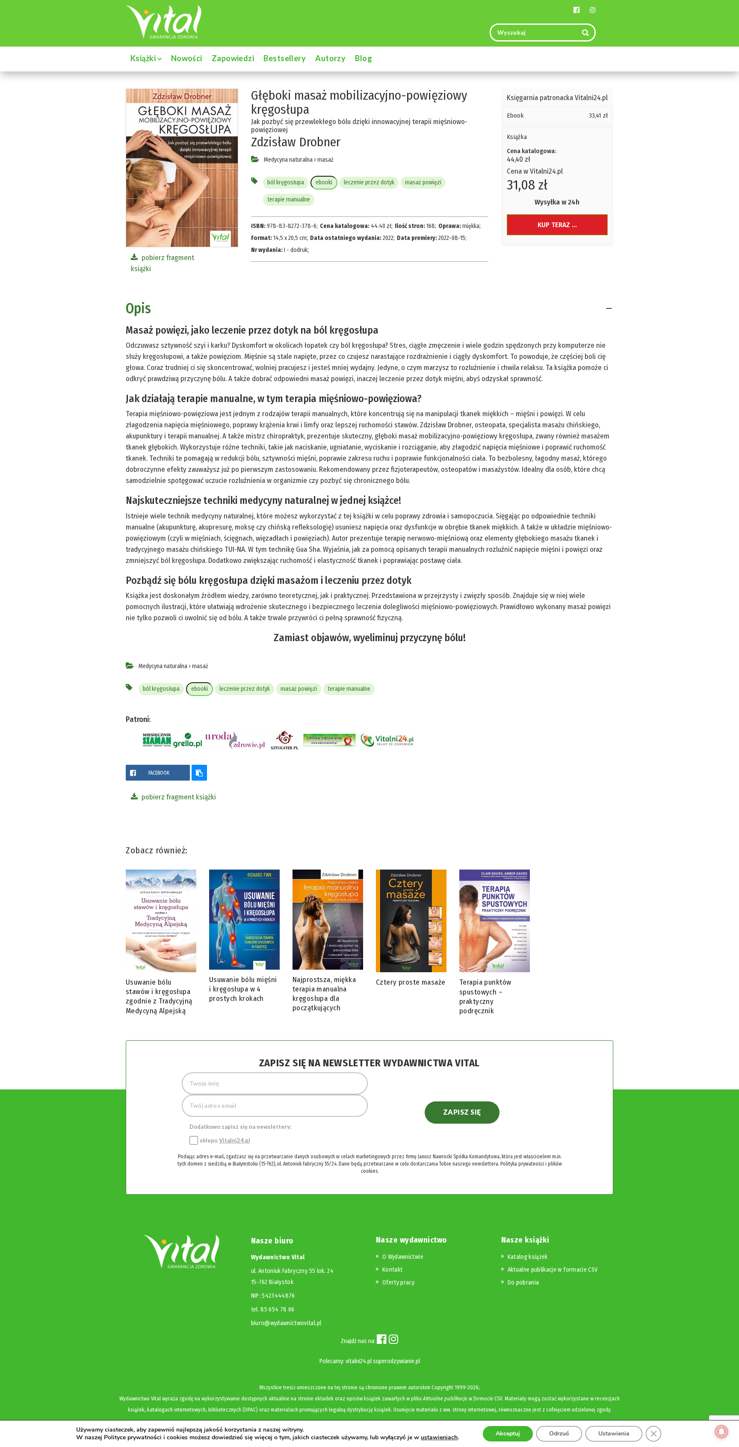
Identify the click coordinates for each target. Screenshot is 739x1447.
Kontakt (392, 1269)
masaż (325, 159)
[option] (161, 944)
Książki (143, 58)
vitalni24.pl (359, 1361)
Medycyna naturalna (288, 159)
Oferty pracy (398, 1282)
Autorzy (330, 58)
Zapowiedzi (233, 58)
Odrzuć (559, 1433)
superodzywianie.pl (396, 1361)
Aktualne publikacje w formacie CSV (553, 1269)
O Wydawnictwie (402, 1257)
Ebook (515, 115)
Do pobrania (523, 1282)
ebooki (324, 182)
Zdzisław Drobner (295, 142)
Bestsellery (284, 58)
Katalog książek (528, 1257)
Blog (363, 58)
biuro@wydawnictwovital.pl (286, 1323)
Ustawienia (614, 1433)
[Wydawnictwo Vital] (164, 21)
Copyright (442, 1387)
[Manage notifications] (721, 1431)
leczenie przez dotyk (369, 182)
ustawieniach (439, 1437)
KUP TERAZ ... (557, 224)
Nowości (186, 58)
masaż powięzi (423, 182)
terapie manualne (288, 199)
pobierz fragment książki (178, 797)
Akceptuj (508, 1433)
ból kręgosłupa (285, 182)
